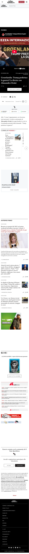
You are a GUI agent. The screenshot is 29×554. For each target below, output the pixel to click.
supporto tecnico (7, 491)
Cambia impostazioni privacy (8, 510)
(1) (27, 307)
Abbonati (21, 2)
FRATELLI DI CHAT (8, 185)
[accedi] (26, 2)
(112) (27, 276)
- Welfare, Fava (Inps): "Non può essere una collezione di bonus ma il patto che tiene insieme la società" (13, 403)
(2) (19, 157)
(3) (27, 259)
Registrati (20, 465)
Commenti (5, 96)
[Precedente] (2, 148)
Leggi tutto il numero (14, 376)
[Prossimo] (26, 148)
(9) (27, 86)
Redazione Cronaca (6, 292)
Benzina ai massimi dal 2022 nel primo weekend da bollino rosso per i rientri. (12, 227)
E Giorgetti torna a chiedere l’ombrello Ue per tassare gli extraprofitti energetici (14, 230)
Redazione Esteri (10, 158)
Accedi (9, 465)
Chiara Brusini (5, 259)
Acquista (14, 189)
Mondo (4, 30)
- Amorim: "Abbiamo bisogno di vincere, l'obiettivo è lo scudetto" (14, 400)
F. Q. (2, 86)
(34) (27, 292)
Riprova (14, 495)
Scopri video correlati (14, 89)
